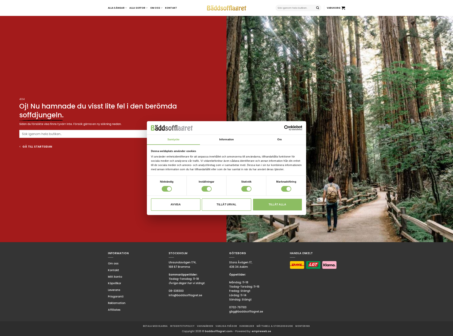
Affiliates (114, 310)
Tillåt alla (277, 204)
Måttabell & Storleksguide (275, 326)
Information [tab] (226, 139)
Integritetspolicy (182, 326)
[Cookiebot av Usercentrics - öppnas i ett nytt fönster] (286, 127)
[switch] (207, 189)
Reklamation (116, 303)
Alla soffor (137, 7)
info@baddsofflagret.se (185, 295)
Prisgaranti (116, 296)
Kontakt (171, 7)
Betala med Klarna (155, 326)
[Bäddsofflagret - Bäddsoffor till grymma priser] (226, 8)
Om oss (155, 7)
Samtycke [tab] (173, 139)
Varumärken (205, 326)
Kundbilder (246, 326)
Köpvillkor (114, 283)
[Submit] (318, 8)
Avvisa (176, 204)
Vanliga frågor (226, 326)
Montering (302, 326)
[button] (336, 8)
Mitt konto (115, 277)
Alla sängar (116, 7)
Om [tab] (279, 139)
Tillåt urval (226, 204)
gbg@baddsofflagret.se (246, 311)
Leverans (114, 290)
